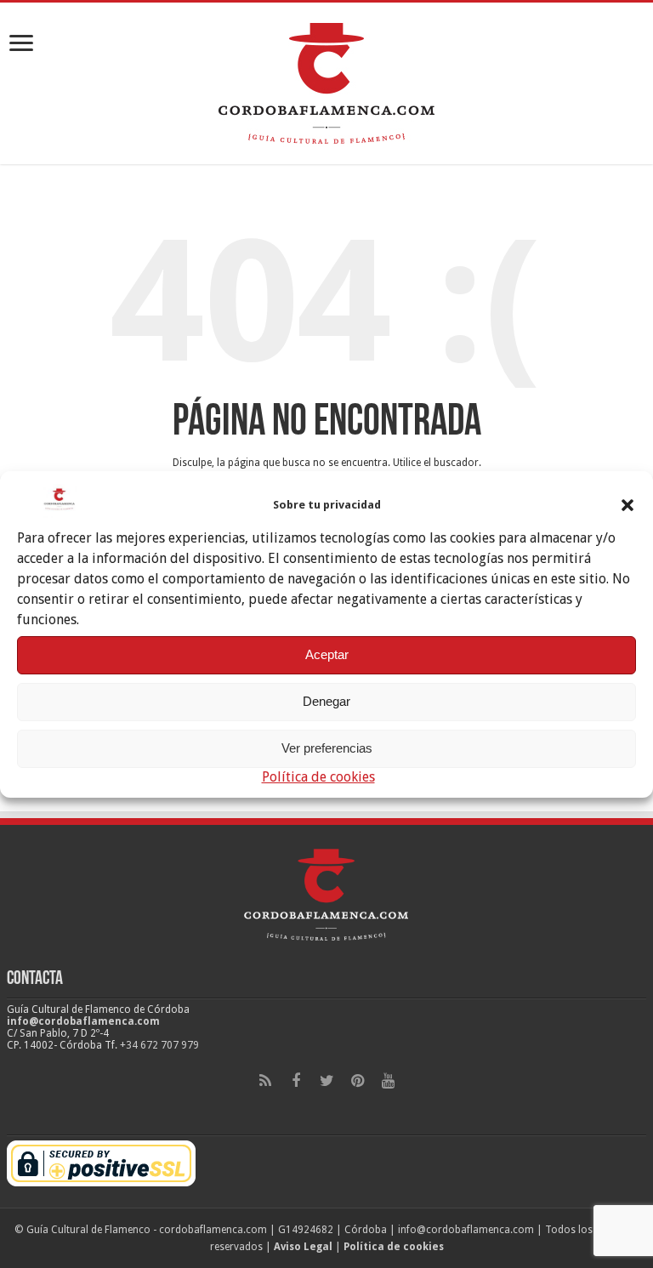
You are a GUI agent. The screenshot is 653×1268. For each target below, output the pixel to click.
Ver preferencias (326, 748)
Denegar (326, 701)
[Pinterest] (357, 1081)
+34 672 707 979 (159, 1045)
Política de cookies (318, 777)
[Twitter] (326, 1081)
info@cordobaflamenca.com (83, 1021)
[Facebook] (295, 1081)
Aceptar (327, 654)
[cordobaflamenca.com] (326, 80)
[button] (627, 505)
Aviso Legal (303, 1247)
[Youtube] (387, 1081)
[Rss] (265, 1081)
